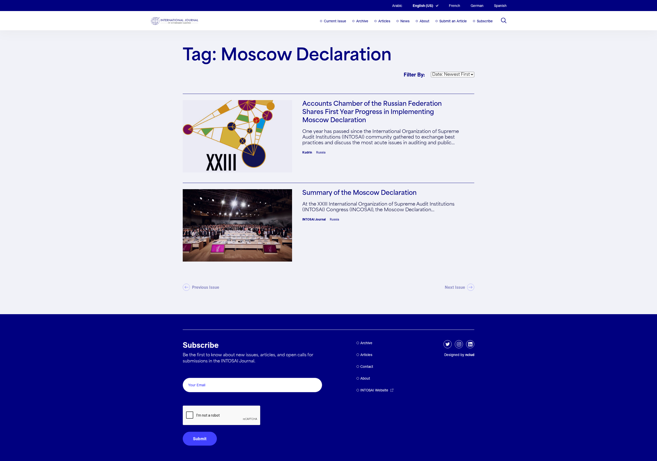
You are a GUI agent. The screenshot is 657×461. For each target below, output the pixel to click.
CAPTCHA (195, 400)
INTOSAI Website (374, 390)
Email (189, 372)
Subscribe (485, 21)
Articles (384, 21)
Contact (366, 366)
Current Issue (335, 21)
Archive (362, 21)
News (405, 21)
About (424, 21)
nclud (469, 354)
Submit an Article (453, 21)
